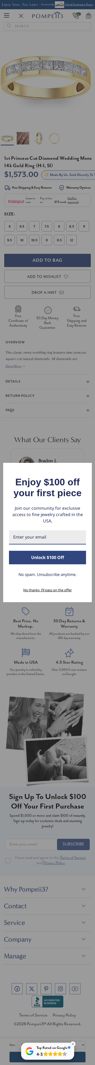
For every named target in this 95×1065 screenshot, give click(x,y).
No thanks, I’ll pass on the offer (47, 590)
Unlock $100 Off (47, 557)
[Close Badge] (72, 1044)
